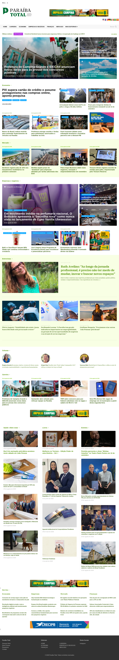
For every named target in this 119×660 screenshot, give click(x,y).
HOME (5, 26)
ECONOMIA (22, 26)
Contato (4, 649)
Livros (44, 428)
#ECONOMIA (16, 100)
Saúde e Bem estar (10, 428)
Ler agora (114, 34)
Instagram (83, 643)
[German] (109, 19)
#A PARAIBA (6, 117)
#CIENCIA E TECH (7, 100)
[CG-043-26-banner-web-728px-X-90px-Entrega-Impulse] (78, 12)
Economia (6, 85)
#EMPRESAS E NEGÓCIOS (20, 210)
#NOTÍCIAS (23, 100)
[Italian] (112, 19)
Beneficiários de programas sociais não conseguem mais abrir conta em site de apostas (14, 614)
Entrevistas (6, 259)
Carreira (5, 374)
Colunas (5, 350)
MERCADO (59, 26)
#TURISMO (49, 233)
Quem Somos (6, 645)
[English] (103, 19)
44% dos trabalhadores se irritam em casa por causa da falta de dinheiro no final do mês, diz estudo (102, 612)
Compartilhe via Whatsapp (14, 40)
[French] (106, 19)
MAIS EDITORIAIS (71, 26)
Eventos (84, 428)
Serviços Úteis (6, 643)
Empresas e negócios (10, 181)
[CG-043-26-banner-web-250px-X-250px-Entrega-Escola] (103, 240)
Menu (3, 3)
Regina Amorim (7, 365)
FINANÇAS (50, 26)
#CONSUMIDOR (8, 210)
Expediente (5, 647)
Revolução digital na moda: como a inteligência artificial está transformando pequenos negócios (14, 606)
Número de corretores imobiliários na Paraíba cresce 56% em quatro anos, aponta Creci (73, 612)
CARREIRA (13, 26)
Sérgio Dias (44, 365)
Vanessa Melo (84, 365)
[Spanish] (117, 19)
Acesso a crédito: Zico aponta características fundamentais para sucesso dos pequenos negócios (44, 612)
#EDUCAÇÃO (101, 90)
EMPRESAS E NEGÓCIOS (37, 26)
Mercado (5, 143)
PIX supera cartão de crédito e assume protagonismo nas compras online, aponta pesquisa (29, 92)
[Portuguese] (114, 19)
